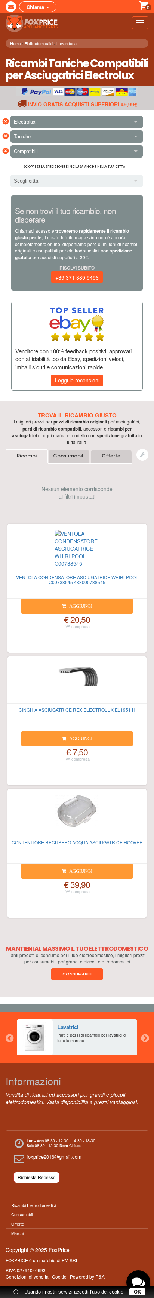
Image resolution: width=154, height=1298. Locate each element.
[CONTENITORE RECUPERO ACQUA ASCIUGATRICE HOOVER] (77, 815)
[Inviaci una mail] (11, 6)
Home (15, 43)
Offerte (111, 455)
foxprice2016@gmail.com (54, 1156)
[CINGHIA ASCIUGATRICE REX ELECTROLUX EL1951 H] (77, 683)
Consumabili (68, 455)
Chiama (36, 6)
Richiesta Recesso (37, 1177)
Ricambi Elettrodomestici (33, 1205)
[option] (77, 1037)
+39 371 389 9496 (77, 277)
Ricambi (27, 455)
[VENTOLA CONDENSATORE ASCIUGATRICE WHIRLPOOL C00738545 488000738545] (77, 550)
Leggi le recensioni (77, 380)
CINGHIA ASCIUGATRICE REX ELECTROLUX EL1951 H (77, 710)
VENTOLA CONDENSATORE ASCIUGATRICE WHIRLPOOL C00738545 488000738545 (77, 579)
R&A (100, 1276)
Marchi (17, 1233)
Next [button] (144, 1037)
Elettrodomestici (38, 43)
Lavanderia (66, 43)
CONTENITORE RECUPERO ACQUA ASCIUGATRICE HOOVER (77, 842)
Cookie (59, 1276)
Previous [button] (9, 1037)
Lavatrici (67, 1027)
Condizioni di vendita (27, 1276)
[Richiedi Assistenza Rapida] (142, 455)
